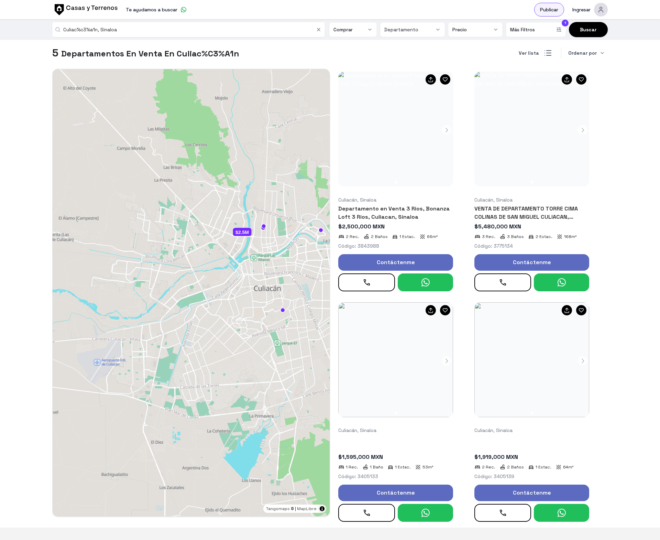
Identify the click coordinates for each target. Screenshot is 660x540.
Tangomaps (278, 508)
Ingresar (581, 10)
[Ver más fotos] (395, 129)
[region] (191, 292)
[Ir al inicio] (85, 9)
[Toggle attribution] (322, 509)
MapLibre (307, 508)
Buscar (588, 29)
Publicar (549, 10)
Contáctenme (396, 262)
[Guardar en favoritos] (445, 79)
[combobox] (187, 29)
